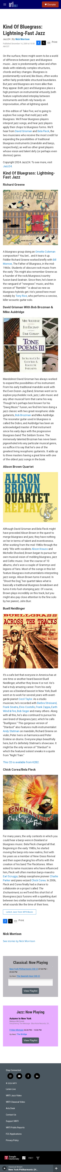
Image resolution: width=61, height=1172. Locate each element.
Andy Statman (11, 731)
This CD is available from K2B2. (21, 762)
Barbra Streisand (47, 703)
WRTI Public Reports (15, 1127)
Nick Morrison (22, 39)
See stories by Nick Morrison (19, 941)
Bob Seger (23, 711)
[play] (4, 1168)
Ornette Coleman (45, 251)
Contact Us (11, 1115)
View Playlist (30, 990)
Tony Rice (21, 295)
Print (54, 42)
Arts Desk (10, 1108)
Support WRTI (12, 1121)
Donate (51, 4)
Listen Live (11, 1089)
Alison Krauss (40, 548)
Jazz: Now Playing (31, 1012)
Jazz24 (7, 166)
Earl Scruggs (10, 876)
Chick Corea (38, 880)
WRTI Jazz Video (14, 1095)
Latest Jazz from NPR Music (19, 912)
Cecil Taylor (25, 699)
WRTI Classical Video (15, 1102)
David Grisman (23, 131)
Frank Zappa (43, 707)
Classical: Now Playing (30, 962)
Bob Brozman (23, 415)
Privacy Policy (12, 1140)
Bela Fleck (43, 131)
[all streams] (57, 1168)
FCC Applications (14, 1134)
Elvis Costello (27, 707)
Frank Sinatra (10, 707)
